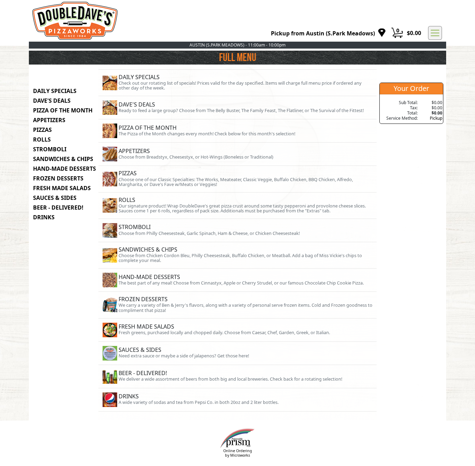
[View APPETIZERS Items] (237, 154)
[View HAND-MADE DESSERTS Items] (237, 280)
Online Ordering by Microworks (237, 453)
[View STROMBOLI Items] (237, 230)
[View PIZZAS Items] (237, 179)
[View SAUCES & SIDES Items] (237, 353)
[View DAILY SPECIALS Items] (237, 83)
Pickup (436, 118)
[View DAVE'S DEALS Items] (237, 107)
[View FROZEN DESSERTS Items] (237, 305)
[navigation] (328, 33)
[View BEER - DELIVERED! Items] (237, 376)
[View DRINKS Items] (237, 399)
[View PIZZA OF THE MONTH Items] (237, 130)
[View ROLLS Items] (237, 206)
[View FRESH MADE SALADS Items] (237, 330)
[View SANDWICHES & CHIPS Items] (237, 255)
